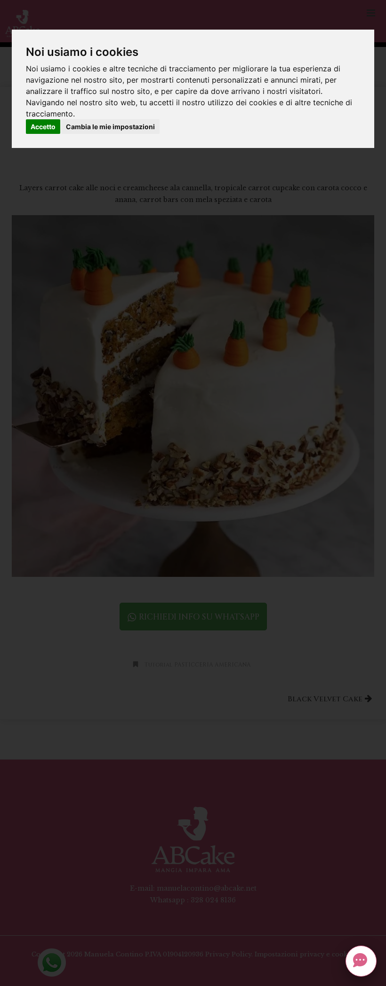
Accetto (43, 127)
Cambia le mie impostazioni (110, 127)
